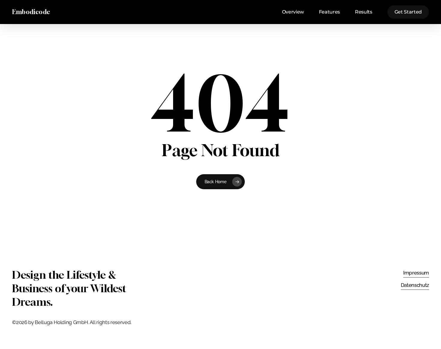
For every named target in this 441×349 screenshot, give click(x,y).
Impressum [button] (416, 273)
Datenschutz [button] (415, 285)
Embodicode (31, 12)
